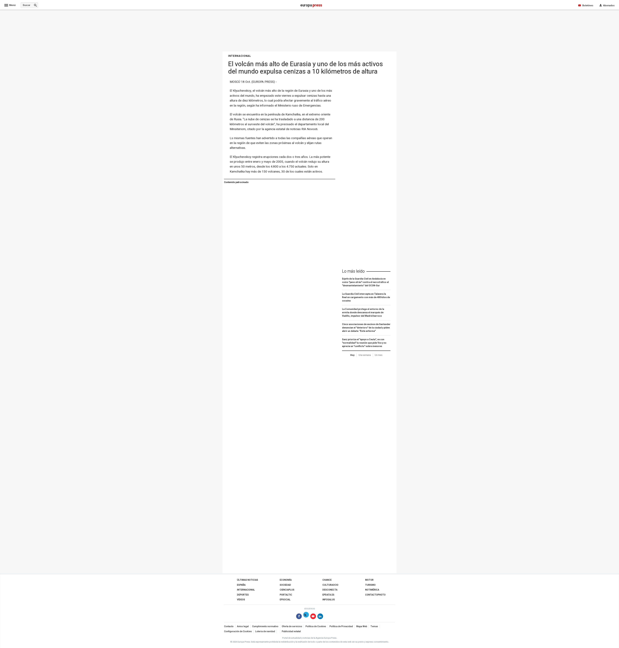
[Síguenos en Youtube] (313, 617)
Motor (369, 580)
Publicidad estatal (291, 631)
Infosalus (328, 599)
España (241, 585)
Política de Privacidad (341, 626)
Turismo (370, 585)
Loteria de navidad (265, 631)
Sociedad (285, 585)
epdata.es (328, 595)
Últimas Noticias (247, 580)
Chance (327, 580)
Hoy (352, 355)
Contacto (229, 626)
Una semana (365, 355)
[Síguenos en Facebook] (299, 617)
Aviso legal (243, 626)
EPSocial (285, 599)
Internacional (246, 590)
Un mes (378, 355)
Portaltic (286, 595)
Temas (374, 626)
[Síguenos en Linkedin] (320, 617)
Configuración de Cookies (238, 631)
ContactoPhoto (375, 595)
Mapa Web (361, 626)
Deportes (243, 595)
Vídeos (241, 599)
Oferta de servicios (292, 626)
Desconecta (329, 590)
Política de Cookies (315, 626)
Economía (286, 580)
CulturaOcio (330, 585)
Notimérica (372, 590)
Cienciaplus (287, 590)
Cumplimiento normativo (265, 626)
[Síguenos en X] (306, 617)
